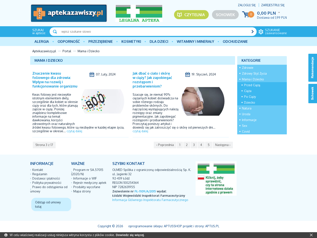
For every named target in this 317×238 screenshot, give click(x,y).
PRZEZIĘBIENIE (100, 41)
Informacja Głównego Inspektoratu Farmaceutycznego (150, 200)
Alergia (42, 41)
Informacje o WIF (85, 178)
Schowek (225, 14)
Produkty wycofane (86, 187)
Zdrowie (247, 67)
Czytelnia (194, 14)
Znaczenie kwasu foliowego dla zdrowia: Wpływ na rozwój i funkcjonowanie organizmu (54, 79)
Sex (244, 125)
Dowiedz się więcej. (130, 235)
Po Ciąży (250, 96)
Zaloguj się (247, 5)
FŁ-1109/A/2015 (145, 191)
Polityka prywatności (46, 182)
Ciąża (247, 91)
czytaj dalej (74, 131)
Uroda (246, 114)
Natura (246, 108)
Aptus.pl (212, 226)
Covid (246, 131)
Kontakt (37, 170)
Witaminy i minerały (195, 41)
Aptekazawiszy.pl (44, 51)
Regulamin (39, 174)
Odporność (69, 41)
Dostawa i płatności (46, 178)
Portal (67, 51)
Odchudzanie (235, 41)
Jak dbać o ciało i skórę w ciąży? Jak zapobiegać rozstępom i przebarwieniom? (152, 79)
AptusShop (173, 226)
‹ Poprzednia (165, 145)
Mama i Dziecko (253, 79)
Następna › (222, 145)
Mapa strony (82, 191)
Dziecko (249, 102)
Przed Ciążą (252, 85)
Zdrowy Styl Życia (254, 73)
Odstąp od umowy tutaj (48, 204)
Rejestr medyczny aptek (89, 182)
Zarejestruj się (273, 5)
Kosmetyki (131, 41)
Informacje (249, 120)
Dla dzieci (159, 41)
